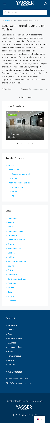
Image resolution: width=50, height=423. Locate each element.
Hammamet (13, 218)
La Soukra (12, 235)
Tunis (10, 227)
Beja (10, 292)
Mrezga (11, 253)
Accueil (7, 20)
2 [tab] (22, 144)
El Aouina (12, 301)
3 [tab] (26, 144)
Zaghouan (12, 283)
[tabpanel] (25, 125)
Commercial (13, 170)
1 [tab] (18, 144)
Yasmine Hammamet (17, 261)
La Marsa (12, 257)
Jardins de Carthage (17, 279)
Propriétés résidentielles (19, 183)
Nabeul (11, 222)
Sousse (11, 288)
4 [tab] (30, 144)
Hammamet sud (15, 248)
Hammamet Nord (15, 231)
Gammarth (12, 274)
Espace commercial (21, 174)
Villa (14, 196)
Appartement (17, 187)
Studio (14, 191)
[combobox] (38, 89)
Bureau (15, 178)
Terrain (11, 165)
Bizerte (11, 296)
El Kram (11, 270)
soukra (11, 266)
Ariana (11, 244)
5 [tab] (34, 144)
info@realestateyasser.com (19, 383)
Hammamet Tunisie (16, 240)
